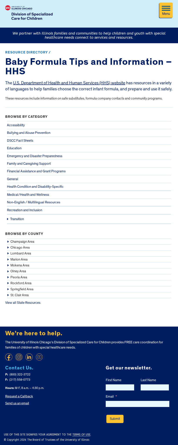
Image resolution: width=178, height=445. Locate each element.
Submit (115, 418)
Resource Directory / (28, 52)
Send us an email (17, 403)
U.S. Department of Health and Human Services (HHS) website (69, 83)
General (12, 179)
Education (14, 148)
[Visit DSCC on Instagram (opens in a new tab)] (18, 357)
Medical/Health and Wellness (28, 194)
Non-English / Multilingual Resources (33, 202)
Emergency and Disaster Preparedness (34, 156)
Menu (166, 13)
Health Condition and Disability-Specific (35, 186)
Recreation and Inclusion (24, 210)
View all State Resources (22, 302)
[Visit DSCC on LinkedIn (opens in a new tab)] (29, 357)
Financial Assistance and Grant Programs (36, 171)
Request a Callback (19, 396)
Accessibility (16, 125)
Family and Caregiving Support (29, 163)
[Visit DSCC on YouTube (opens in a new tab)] (39, 357)
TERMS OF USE (81, 434)
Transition (17, 219)
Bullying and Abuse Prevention (28, 132)
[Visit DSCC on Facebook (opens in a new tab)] (8, 357)
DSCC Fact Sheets (20, 140)
